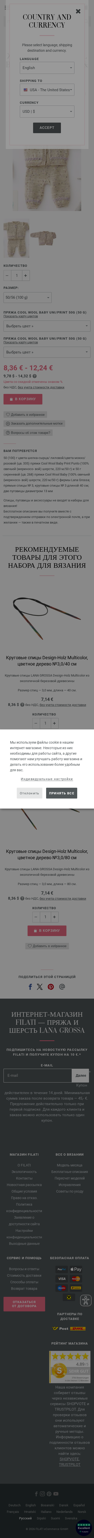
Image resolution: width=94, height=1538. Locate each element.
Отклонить (29, 793)
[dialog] (47, 769)
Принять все (61, 793)
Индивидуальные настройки (47, 779)
